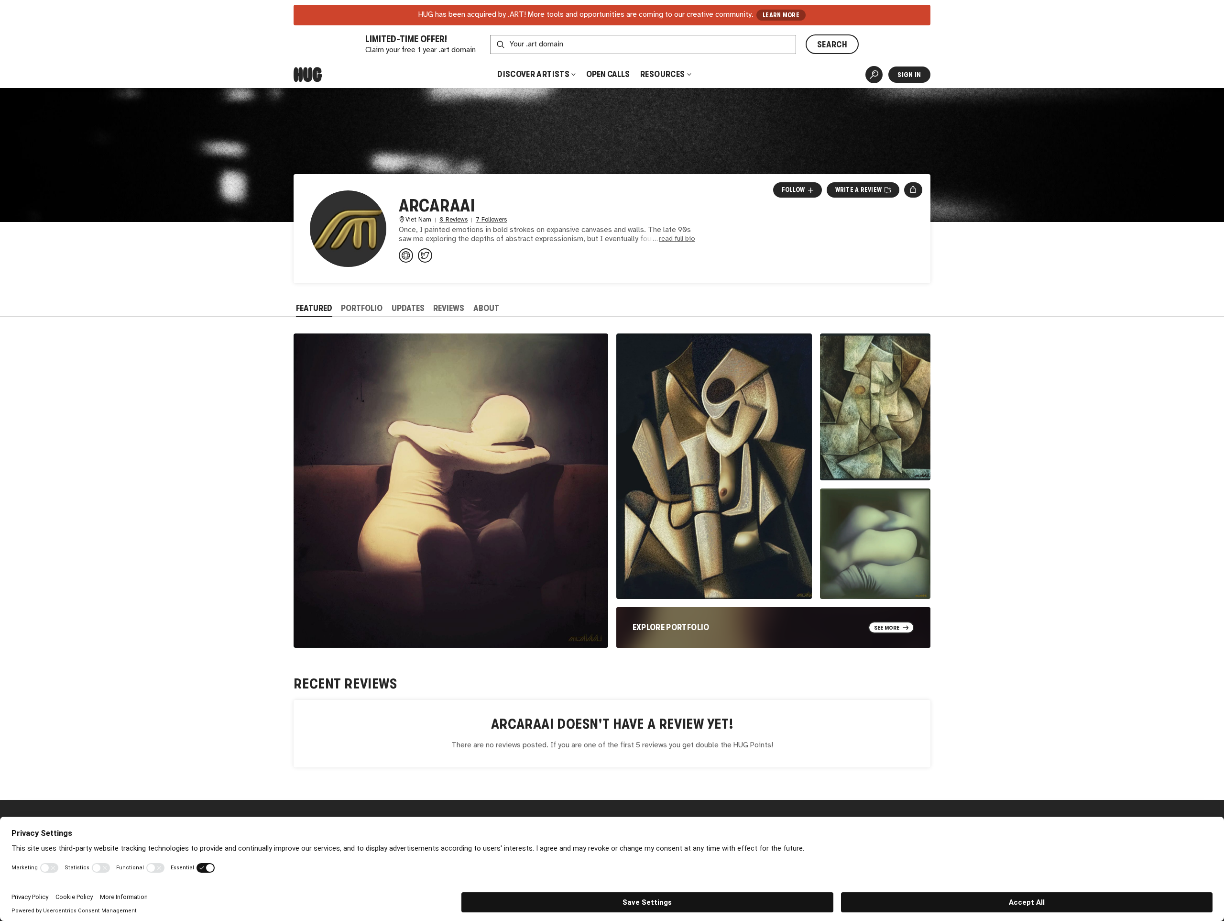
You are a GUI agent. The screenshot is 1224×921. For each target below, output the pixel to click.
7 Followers (491, 220)
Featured (314, 308)
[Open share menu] (913, 190)
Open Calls (608, 74)
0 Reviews (453, 220)
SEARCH (832, 44)
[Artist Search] (874, 74)
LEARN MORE (781, 15)
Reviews (448, 308)
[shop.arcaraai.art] (406, 255)
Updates (408, 308)
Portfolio (361, 308)
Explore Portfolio (671, 627)
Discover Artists (533, 74)
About (486, 308)
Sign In (909, 74)
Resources (663, 74)
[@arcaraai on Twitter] (425, 255)
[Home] (308, 75)
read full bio (677, 239)
